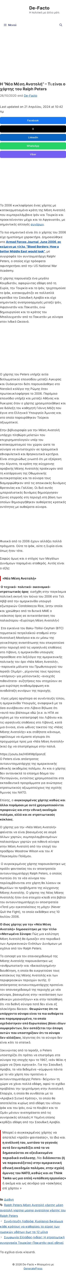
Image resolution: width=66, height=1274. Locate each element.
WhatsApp (33, 145)
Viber (33, 154)
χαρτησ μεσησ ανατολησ (31, 1210)
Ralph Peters (13, 1205)
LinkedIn (33, 137)
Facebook (33, 120)
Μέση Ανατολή (33, 1205)
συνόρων (37, 224)
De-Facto (39, 8)
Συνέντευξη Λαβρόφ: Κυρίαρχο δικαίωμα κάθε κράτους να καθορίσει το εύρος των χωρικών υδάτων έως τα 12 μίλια (31, 1226)
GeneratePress (33, 1268)
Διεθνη (9, 1199)
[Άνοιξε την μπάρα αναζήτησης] (61, 25)
